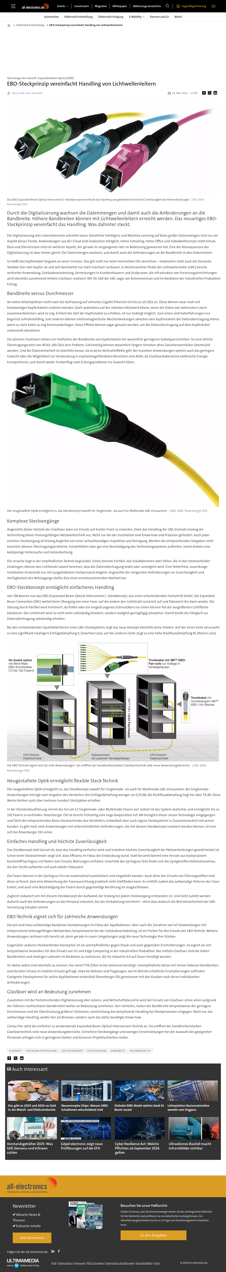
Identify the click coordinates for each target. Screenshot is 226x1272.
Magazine (101, 6)
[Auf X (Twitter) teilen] (210, 93)
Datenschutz (65, 1263)
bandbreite (118, 1050)
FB (59, 1251)
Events (61, 6)
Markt (178, 17)
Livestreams (81, 6)
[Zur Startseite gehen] (35, 6)
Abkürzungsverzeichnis (147, 6)
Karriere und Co (159, 17)
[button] (14, 1135)
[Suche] (167, 6)
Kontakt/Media (144, 1263)
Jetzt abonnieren (32, 1238)
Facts (157, 1263)
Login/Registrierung (194, 6)
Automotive (51, 17)
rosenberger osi (140, 1050)
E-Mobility (135, 17)
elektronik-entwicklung (41, 1050)
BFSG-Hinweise (95, 1263)
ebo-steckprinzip (72, 1050)
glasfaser (15, 1050)
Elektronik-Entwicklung (78, 17)
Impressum (79, 1263)
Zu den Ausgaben (153, 1235)
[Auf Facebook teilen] (204, 93)
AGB (54, 1263)
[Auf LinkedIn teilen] (216, 93)
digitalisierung (97, 1050)
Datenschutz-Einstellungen (119, 1263)
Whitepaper (119, 6)
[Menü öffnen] (13, 6)
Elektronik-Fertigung (110, 17)
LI (53, 1251)
